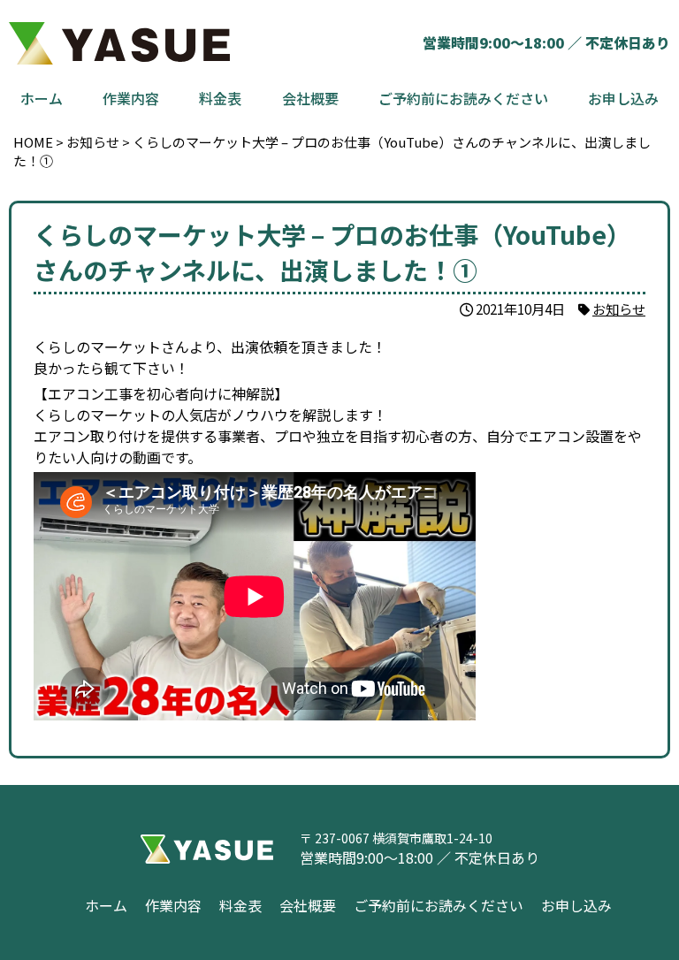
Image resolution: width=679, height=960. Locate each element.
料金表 (220, 98)
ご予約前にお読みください (463, 98)
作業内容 (131, 98)
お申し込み (623, 98)
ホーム (41, 98)
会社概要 (310, 98)
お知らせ (618, 308)
